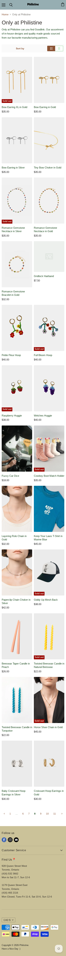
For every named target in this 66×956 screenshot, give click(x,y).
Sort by (20, 48)
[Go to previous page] (4, 813)
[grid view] (51, 48)
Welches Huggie (43, 415)
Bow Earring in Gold (45, 107)
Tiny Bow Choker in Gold (47, 167)
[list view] (59, 48)
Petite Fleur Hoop (11, 355)
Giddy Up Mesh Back (46, 599)
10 (47, 813)
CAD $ (7, 920)
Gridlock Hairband (44, 276)
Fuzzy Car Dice (10, 475)
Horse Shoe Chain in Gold (48, 727)
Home (5, 14)
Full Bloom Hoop (43, 355)
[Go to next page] (61, 813)
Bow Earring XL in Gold (14, 107)
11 (54, 813)
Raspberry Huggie (12, 415)
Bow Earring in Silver (13, 167)
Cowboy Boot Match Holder (49, 475)
